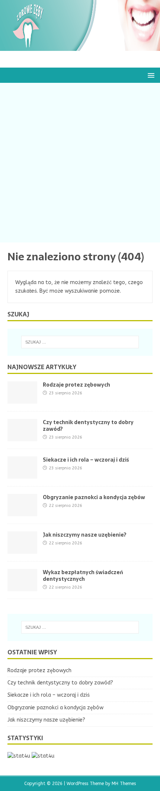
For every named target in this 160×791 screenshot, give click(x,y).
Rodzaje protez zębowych (76, 385)
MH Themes (124, 783)
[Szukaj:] (80, 342)
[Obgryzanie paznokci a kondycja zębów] (22, 511)
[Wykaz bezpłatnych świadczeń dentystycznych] (22, 586)
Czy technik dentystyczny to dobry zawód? (88, 425)
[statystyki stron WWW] (18, 756)
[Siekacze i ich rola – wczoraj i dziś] (22, 474)
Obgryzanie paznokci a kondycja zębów (94, 497)
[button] (149, 74)
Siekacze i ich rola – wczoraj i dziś (86, 460)
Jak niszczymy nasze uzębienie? (85, 535)
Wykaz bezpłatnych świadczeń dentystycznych (83, 575)
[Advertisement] (80, 162)
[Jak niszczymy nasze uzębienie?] (22, 549)
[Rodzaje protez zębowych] (22, 399)
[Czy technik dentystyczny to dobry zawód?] (22, 436)
